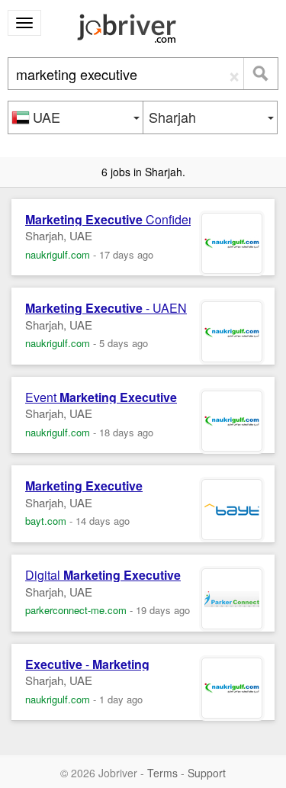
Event (101, 397)
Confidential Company (146, 220)
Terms (162, 772)
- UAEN (106, 308)
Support (207, 772)
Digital (103, 575)
